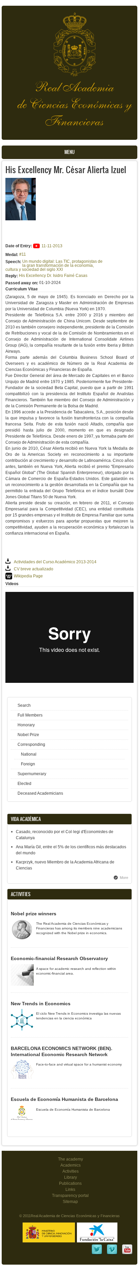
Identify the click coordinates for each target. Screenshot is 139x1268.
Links (70, 1189)
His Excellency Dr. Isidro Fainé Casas (53, 275)
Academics (70, 1165)
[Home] (69, 41)
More (124, 878)
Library (70, 1177)
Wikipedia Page (28, 576)
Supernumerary (32, 773)
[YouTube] (127, 1254)
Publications (70, 1183)
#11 (22, 254)
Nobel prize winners (33, 913)
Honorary (26, 725)
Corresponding (31, 744)
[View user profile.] (20, 219)
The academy (70, 1159)
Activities (70, 1171)
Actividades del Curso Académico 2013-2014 (55, 562)
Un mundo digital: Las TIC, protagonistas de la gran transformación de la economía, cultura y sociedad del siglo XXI (54, 265)
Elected (24, 783)
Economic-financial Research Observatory (59, 958)
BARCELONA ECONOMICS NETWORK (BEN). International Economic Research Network (61, 1051)
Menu (69, 152)
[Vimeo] (112, 1254)
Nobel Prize (28, 734)
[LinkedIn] (96, 1254)
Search (24, 705)
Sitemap (70, 1201)
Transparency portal (70, 1195)
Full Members (30, 715)
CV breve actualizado (33, 569)
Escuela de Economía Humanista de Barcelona (64, 1099)
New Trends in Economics (41, 1003)
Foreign (28, 764)
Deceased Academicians (40, 793)
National (28, 754)
